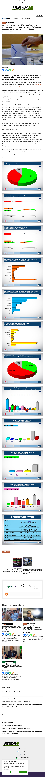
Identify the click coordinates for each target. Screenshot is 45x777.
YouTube (22, 2)
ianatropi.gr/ (23, 754)
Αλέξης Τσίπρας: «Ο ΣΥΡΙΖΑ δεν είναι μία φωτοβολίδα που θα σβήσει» (11, 627)
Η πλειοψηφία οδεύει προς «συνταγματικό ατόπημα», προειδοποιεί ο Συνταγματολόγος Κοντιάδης (32, 628)
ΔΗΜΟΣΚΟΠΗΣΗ (6, 551)
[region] (15, 767)
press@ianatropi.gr (23, 752)
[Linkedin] (8, 70)
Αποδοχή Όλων (22, 772)
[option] (27, 18)
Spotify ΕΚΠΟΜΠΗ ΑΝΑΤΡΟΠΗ (23, 757)
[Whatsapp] (10, 70)
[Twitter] (6, 70)
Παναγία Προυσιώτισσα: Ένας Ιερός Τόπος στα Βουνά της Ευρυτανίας (24, 18)
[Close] (27, 760)
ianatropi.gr (36, 588)
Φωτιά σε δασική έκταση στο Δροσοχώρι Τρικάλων (12, 691)
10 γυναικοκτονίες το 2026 (7, 695)
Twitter (24, 2)
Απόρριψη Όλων (15, 772)
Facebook (20, 2)
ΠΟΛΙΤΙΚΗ (11, 31)
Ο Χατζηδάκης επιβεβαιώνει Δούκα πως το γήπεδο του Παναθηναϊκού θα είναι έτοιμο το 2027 (12, 666)
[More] (13, 70)
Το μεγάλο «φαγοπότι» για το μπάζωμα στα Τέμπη (12, 698)
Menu (40, 15)
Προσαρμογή (7, 772)
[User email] (6, 594)
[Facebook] (3, 70)
